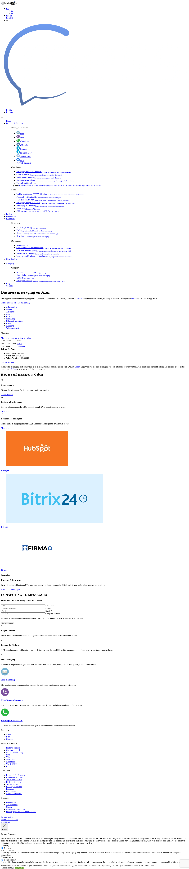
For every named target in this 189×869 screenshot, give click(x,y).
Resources (10, 219)
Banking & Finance (14, 787)
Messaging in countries (40, 205)
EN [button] (7, 8)
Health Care (11, 791)
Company (10, 263)
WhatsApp (24, 141)
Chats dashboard (39, 174)
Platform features (13, 748)
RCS (22, 160)
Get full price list (8, 362)
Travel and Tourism (14, 780)
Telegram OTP (26, 153)
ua (12, 13)
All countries (11, 307)
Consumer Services (14, 793)
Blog (8, 283)
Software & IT (12, 784)
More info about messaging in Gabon (16, 338)
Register (9, 18)
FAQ (34, 230)
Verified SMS (25, 157)
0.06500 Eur (22, 346)
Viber (22, 137)
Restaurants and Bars (14, 777)
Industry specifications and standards (44, 256)
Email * (48, 611)
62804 (19, 343)
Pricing (9, 214)
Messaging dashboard (43, 172)
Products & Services (14, 123)
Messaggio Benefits (40, 281)
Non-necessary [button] (7, 857)
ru (12, 11)
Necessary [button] (5, 845)
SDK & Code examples (43, 250)
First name (49, 605)
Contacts (25, 278)
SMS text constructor (42, 200)
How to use (32, 236)
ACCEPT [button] (19, 868)
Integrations (11, 216)
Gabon (79, 298)
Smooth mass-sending (45, 180)
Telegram (23, 149)
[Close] (2, 117)
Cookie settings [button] (8, 868)
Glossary (37, 233)
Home (8, 121)
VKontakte (24, 145)
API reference (22, 245)
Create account (7, 394)
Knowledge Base (31, 227)
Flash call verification (39, 197)
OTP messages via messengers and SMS (46, 211)
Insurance (10, 789)
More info (5, 411)
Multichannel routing (38, 177)
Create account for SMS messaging (15, 303)
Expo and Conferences (15, 775)
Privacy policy (7, 817)
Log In (9, 15)
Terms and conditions (9, 819)
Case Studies (11, 259)
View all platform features (26, 183)
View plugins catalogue (10, 589)
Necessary (8, 848)
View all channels (23, 163)
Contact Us (5, 822)
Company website (52, 614)
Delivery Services (13, 782)
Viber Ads (28, 208)
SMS (22, 133)
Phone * (48, 608)
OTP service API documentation (43, 248)
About (32, 272)
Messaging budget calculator (45, 202)
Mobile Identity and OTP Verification (50, 194)
